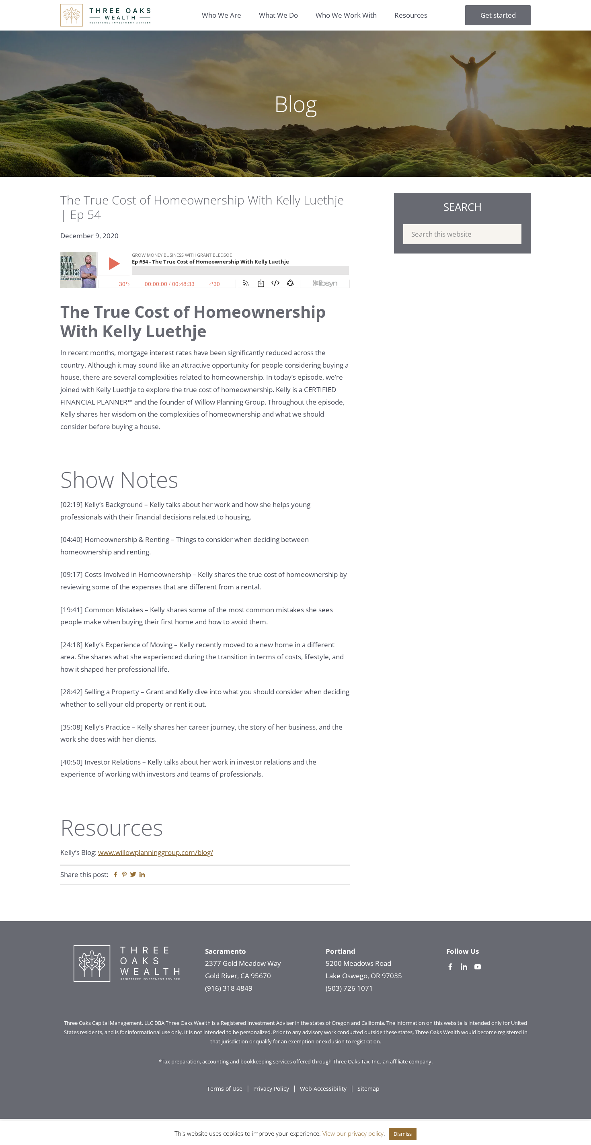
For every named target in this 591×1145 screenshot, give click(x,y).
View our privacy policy (353, 1133)
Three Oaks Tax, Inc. (356, 1061)
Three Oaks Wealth (105, 15)
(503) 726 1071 (349, 988)
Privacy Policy (271, 1088)
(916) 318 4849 (228, 988)
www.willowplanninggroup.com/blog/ (155, 852)
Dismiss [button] (403, 1133)
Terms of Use (224, 1088)
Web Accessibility (323, 1088)
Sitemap (368, 1088)
